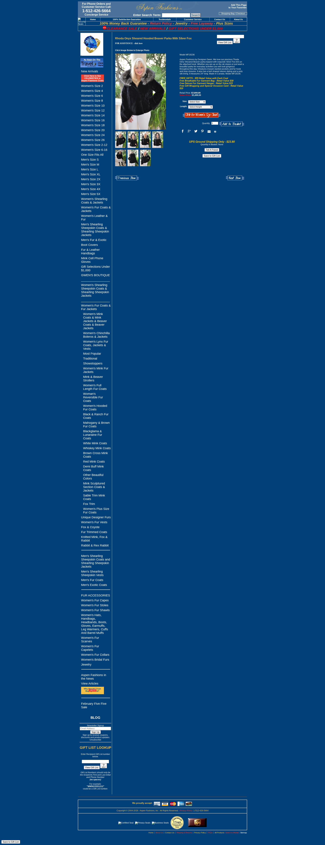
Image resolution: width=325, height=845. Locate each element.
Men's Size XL (90, 174)
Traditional (90, 358)
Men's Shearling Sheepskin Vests (92, 573)
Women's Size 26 (93, 140)
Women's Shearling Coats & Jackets (94, 200)
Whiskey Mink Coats (97, 448)
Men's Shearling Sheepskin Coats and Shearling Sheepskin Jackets (95, 561)
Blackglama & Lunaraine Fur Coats (92, 435)
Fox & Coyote (90, 527)
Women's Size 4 (92, 91)
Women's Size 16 (93, 120)
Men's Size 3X (90, 184)
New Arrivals (89, 71)
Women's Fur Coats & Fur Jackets (96, 307)
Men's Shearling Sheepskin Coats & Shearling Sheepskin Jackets (95, 230)
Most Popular (92, 353)
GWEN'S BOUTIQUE (95, 275)
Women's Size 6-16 (94, 149)
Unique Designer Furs (96, 517)
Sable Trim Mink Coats (94, 497)
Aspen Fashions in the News (93, 676)
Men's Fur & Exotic (93, 240)
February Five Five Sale (93, 705)
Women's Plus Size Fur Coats (96, 510)
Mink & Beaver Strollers (93, 378)
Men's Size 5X (90, 194)
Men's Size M (90, 164)
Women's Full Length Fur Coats (95, 387)
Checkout (240, 13)
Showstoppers (92, 363)
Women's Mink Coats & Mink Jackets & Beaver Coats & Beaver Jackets (95, 321)
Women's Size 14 (93, 115)
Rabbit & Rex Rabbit (95, 545)
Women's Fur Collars (95, 654)
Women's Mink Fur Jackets (95, 370)
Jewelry (86, 664)
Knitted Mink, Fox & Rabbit (94, 538)
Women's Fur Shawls (95, 610)
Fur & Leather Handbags (90, 251)
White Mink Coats (95, 443)
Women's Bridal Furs (95, 659)
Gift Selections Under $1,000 (95, 268)
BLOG (95, 717)
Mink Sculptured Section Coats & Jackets (94, 487)
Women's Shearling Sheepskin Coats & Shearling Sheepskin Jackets (95, 290)
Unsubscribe (95, 740)
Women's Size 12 (93, 110)
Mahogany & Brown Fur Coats (96, 424)
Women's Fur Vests (94, 522)
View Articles (89, 683)
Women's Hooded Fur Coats (95, 407)
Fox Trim (89, 504)
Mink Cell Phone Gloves (92, 260)
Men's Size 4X (90, 189)
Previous (127, 178)
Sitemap (243, 833)
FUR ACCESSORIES (95, 595)
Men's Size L (89, 169)
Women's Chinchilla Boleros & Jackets (96, 334)
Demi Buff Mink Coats (93, 468)
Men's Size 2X (90, 179)
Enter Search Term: (147, 15)
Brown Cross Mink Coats (95, 454)
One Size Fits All (92, 154)
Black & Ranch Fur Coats (96, 416)
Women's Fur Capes (95, 600)
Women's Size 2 (92, 86)
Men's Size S (90, 159)
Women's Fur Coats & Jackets (96, 209)
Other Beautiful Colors (93, 476)
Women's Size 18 (93, 125)
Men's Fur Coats (92, 580)
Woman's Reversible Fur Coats (93, 397)
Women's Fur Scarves (90, 639)
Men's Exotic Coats (94, 585)
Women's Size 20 (93, 130)
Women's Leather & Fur (94, 217)
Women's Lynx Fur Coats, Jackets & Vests (95, 345)
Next (235, 178)
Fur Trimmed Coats (94, 532)
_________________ (95, 280)
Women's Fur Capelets (90, 648)
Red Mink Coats (94, 461)
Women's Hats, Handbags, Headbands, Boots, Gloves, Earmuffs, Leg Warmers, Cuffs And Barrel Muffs (94, 624)
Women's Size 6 (92, 95)
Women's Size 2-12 (94, 145)
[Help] (103, 767)
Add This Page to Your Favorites (238, 6)
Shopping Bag (227, 13)
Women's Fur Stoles (94, 605)
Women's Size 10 (93, 105)
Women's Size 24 (93, 135)
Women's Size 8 (92, 100)
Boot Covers (89, 245)
